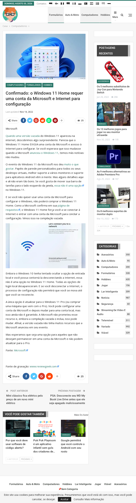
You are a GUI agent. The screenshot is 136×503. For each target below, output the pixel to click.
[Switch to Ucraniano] (103, 3)
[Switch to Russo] (109, 3)
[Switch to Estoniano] (50, 3)
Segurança (107, 304)
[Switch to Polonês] (79, 3)
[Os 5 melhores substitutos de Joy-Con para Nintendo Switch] (113, 71)
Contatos (41, 3)
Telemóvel (107, 320)
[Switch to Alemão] (68, 3)
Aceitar (65, 499)
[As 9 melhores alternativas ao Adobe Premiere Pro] (113, 156)
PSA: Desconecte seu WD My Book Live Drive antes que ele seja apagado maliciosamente (67, 399)
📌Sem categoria (68, 489)
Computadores (89, 14)
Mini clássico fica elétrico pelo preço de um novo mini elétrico (24, 399)
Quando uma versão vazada (23, 136)
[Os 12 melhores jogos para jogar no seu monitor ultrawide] (113, 114)
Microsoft (20, 350)
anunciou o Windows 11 (44, 153)
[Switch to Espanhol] (91, 3)
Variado (11, 435)
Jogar (104, 285)
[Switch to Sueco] (97, 3)
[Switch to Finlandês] (56, 3)
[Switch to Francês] (62, 3)
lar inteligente (109, 291)
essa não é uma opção (68, 185)
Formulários (56, 14)
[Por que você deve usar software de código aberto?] (18, 428)
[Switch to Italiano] (74, 3)
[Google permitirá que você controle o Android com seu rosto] (73, 428)
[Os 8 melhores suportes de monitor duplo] (113, 196)
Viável (104, 332)
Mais (115, 17)
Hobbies (105, 14)
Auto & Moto (72, 14)
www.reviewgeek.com (43, 366)
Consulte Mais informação (89, 499)
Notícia (105, 297)
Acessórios (103, 81)
